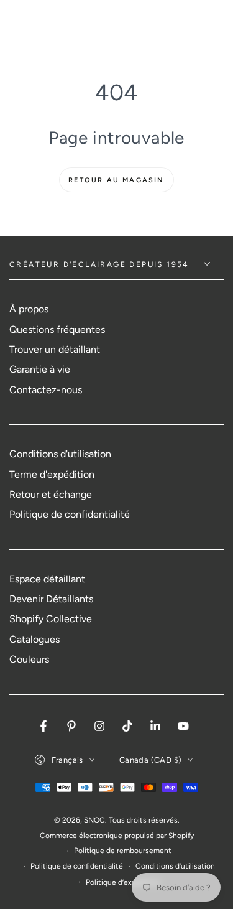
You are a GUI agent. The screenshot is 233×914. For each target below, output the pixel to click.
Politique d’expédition (123, 882)
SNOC (94, 820)
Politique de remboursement (122, 850)
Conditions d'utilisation (60, 454)
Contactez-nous (45, 390)
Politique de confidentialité (69, 514)
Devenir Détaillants (51, 599)
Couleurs (29, 659)
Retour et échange (50, 494)
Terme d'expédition (51, 474)
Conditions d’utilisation (175, 866)
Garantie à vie (39, 369)
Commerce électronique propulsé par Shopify (117, 835)
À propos (28, 309)
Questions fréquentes (57, 329)
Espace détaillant (47, 579)
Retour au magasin (116, 180)
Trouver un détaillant (54, 349)
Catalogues (34, 639)
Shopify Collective (50, 619)
